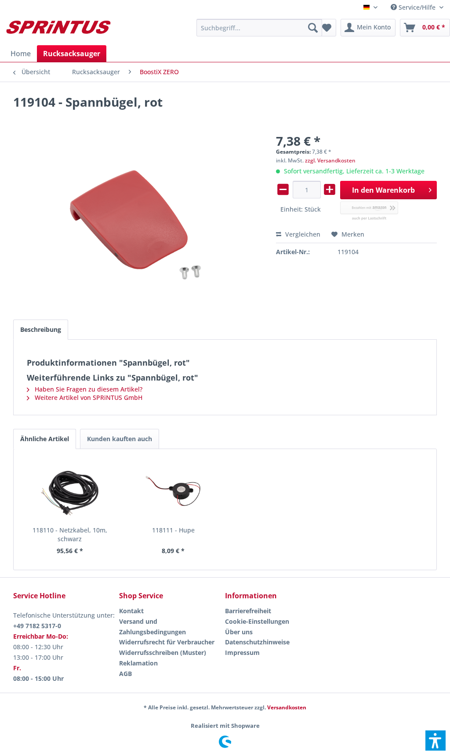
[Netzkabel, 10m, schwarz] (70, 490)
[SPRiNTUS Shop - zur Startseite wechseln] (58, 30)
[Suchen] (313, 27)
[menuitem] (417, 7)
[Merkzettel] (326, 27)
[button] (435, 740)
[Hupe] (173, 490)
